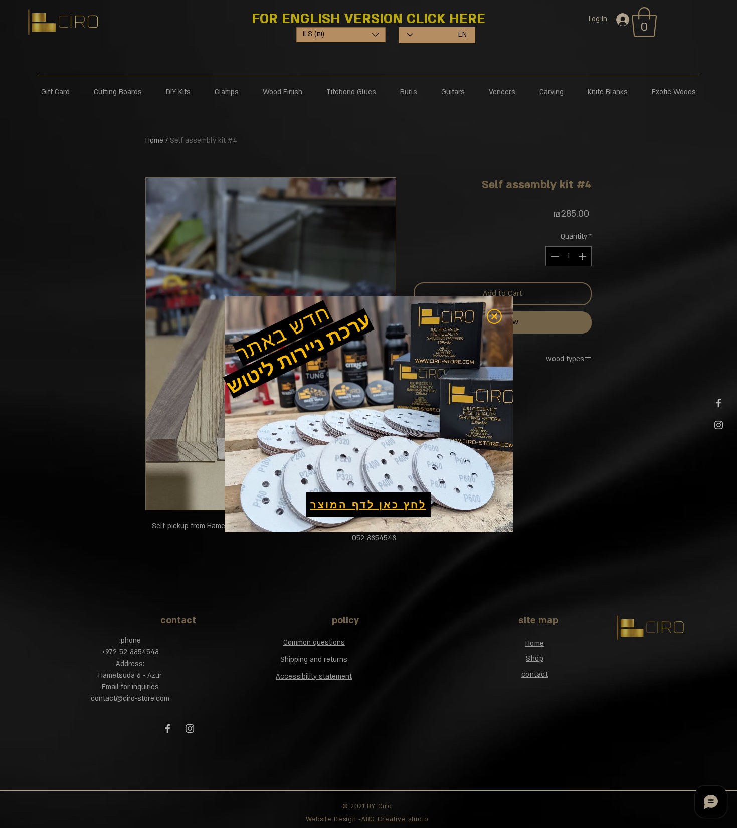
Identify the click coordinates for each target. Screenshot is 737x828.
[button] (494, 316)
